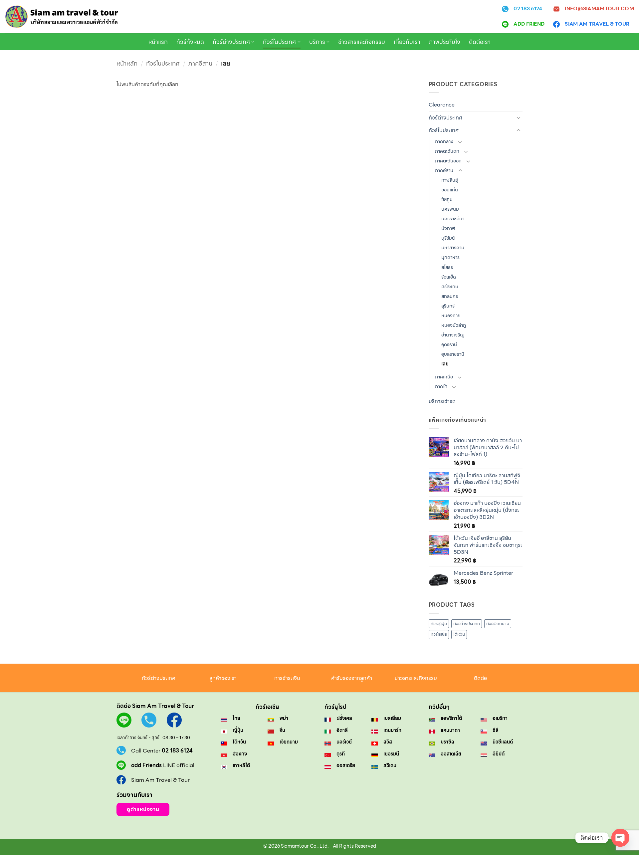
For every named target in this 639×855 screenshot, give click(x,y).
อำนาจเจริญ (453, 334)
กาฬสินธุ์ (449, 180)
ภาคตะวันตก (447, 151)
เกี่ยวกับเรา (407, 42)
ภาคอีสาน (200, 63)
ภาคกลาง (444, 141)
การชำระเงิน (287, 678)
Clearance (442, 105)
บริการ (317, 42)
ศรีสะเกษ (449, 286)
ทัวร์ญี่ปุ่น (439, 623)
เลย (445, 363)
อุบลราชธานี (452, 354)
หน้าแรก (158, 42)
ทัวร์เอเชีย (439, 634)
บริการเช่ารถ (442, 401)
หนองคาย (450, 315)
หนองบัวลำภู (453, 325)
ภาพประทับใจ (444, 42)
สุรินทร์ (448, 306)
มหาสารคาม (452, 247)
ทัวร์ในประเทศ (279, 42)
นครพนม (450, 209)
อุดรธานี (449, 344)
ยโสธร (447, 267)
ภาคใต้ (441, 386)
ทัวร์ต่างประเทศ (231, 42)
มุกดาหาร (450, 257)
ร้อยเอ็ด (448, 277)
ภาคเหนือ (444, 376)
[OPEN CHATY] (620, 838)
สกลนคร (449, 296)
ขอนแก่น (449, 189)
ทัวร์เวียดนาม (497, 623)
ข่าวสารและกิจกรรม (361, 42)
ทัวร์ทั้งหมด (190, 42)
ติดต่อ (480, 678)
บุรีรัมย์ (448, 238)
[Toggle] (519, 117)
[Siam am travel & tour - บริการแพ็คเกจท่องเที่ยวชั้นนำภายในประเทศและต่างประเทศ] (61, 16)
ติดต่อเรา (480, 42)
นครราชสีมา (452, 218)
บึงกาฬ (448, 228)
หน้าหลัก (126, 63)
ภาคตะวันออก (448, 160)
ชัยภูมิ (447, 199)
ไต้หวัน (459, 634)
